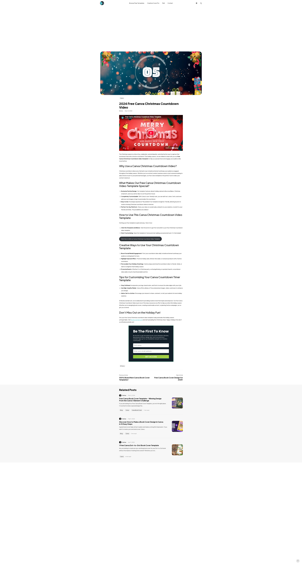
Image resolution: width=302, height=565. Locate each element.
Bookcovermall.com (136, 320)
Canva (121, 98)
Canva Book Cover (137, 410)
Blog (121, 410)
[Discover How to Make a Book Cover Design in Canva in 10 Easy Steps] (175, 426)
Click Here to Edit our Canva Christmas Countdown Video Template (140, 239)
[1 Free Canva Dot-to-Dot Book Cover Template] (175, 449)
